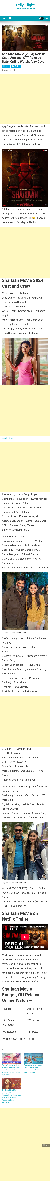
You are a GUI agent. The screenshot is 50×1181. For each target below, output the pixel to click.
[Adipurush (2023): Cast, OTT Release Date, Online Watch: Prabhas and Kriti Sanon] (33, 1058)
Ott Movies (15, 66)
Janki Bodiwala (7, 438)
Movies (5, 66)
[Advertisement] (25, 99)
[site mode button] (41, 18)
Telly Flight (25, 5)
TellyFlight (20, 70)
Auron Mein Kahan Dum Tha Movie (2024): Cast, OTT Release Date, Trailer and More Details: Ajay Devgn (11, 1070)
